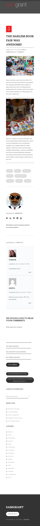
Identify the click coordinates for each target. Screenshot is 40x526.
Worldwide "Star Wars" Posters (15, 418)
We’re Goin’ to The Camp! (13, 409)
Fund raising (11, 450)
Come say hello (12, 514)
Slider (9, 465)
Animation (10, 432)
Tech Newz (10, 471)
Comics (23, 49)
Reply (30, 272)
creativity (26, 170)
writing (28, 180)
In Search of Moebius (13, 412)
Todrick (12, 260)
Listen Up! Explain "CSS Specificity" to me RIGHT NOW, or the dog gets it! (20, 380)
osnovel (19, 180)
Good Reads (11, 453)
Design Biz (10, 441)
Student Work (11, 468)
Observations (10, 52)
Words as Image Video (13, 415)
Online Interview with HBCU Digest (17, 373)
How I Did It (10, 456)
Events (9, 444)
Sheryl (12, 288)
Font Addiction (11, 447)
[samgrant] (16, 4)
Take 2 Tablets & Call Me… (14, 421)
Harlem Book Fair (21, 175)
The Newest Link (12, 474)
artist (9, 170)
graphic (10, 175)
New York (10, 180)
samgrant (15, 507)
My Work (10, 459)
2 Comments (20, 52)
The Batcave (26, 519)
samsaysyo (18, 213)
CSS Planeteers (11, 438)
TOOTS (10, 477)
